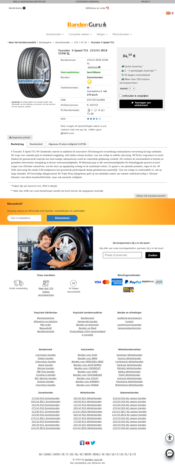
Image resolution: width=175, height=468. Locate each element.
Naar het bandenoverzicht (22, 42)
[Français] (171, 13)
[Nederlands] (168, 13)
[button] (169, 437)
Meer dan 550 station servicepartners (46, 291)
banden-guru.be (93, 459)
